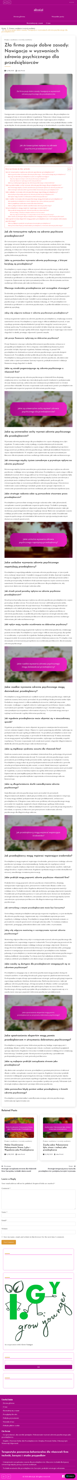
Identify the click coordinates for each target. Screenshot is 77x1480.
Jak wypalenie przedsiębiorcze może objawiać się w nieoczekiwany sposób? (31, 201)
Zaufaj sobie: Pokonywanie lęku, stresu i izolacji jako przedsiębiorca (55, 1147)
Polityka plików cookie (11, 1426)
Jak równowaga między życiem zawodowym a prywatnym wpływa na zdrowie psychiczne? (35, 187)
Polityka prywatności (11, 1418)
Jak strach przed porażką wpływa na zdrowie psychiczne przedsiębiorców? (31, 194)
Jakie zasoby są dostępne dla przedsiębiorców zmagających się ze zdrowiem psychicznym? (36, 216)
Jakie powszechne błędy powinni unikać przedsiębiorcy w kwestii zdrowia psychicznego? (35, 225)
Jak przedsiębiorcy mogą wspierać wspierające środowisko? (26, 208)
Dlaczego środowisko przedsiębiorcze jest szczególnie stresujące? (28, 176)
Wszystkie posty (58, 17)
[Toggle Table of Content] (68, 169)
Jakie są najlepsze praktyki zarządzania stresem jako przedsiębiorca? (29, 223)
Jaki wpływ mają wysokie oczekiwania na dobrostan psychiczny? (28, 196)
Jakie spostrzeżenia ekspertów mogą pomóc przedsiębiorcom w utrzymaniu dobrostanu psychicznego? (36, 220)
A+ (5, 2)
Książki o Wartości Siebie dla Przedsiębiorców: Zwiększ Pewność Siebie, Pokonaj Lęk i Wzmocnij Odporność (35, 1442)
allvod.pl (38, 9)
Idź (38, 1367)
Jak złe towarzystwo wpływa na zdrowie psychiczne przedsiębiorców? (30, 172)
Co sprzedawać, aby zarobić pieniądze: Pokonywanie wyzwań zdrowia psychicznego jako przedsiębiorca (36, 1436)
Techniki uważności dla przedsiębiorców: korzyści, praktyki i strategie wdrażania (34, 1468)
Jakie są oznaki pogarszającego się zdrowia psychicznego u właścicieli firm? (31, 183)
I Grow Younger (27, 1345)
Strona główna (19, 17)
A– (9, 2)
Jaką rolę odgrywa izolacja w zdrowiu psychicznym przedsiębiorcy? (28, 179)
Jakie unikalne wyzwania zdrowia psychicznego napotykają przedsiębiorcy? (32, 192)
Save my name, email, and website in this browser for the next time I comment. (34, 1237)
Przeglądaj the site (10, 1414)
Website (5, 1229)
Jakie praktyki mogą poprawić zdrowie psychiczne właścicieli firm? (28, 210)
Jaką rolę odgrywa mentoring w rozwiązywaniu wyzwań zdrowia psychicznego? (32, 214)
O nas (48, 23)
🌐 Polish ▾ (70, 1476)
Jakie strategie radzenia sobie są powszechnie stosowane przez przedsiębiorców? (33, 190)
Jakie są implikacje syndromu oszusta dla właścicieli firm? (25, 203)
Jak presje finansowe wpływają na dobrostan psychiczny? (25, 181)
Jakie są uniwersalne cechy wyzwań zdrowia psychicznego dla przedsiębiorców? (33, 185)
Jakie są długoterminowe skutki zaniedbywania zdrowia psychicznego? (30, 206)
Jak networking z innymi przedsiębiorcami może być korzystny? (27, 212)
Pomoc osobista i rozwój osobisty (18, 40)
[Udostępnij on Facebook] (63, 1477)
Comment (6, 1188)
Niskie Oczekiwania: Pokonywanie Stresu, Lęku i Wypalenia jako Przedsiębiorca (19, 1147)
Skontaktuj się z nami (35, 23)
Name (4, 1212)
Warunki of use (8, 1422)
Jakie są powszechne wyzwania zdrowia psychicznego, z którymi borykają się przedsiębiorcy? (37, 174)
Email (4, 1220)
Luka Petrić (21, 71)
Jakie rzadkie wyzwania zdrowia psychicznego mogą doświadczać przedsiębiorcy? (34, 199)
